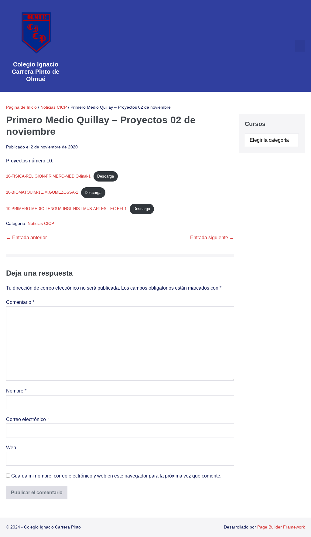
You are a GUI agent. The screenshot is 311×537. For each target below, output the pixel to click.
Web (11, 447)
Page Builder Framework (281, 527)
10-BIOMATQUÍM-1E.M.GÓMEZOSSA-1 (42, 192)
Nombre (16, 390)
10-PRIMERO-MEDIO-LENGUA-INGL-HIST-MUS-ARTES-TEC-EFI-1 (66, 208)
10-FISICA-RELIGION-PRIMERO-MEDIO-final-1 (48, 176)
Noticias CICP (41, 223)
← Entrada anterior (26, 237)
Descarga (105, 176)
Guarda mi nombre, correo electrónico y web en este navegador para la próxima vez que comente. (116, 475)
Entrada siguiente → (212, 237)
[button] (300, 46)
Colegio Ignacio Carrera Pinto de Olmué (35, 71)
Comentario (20, 302)
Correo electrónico (27, 419)
